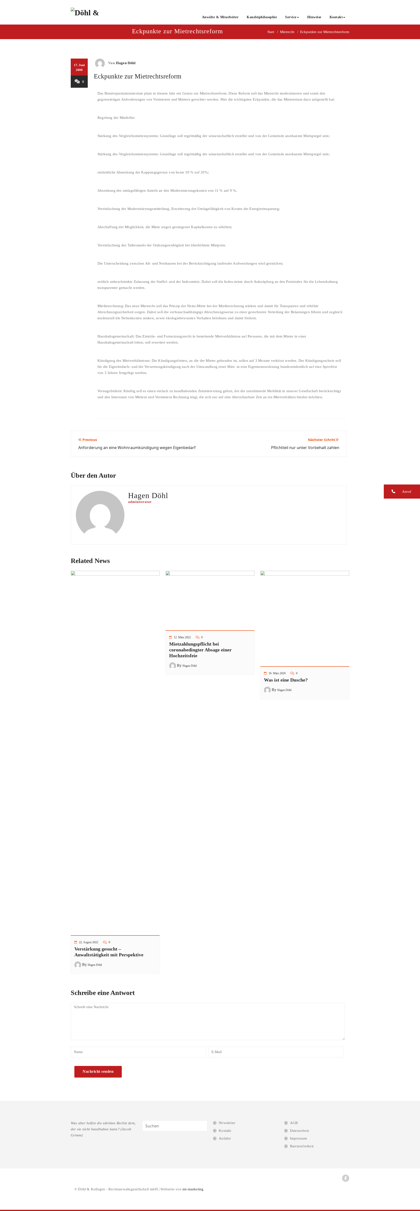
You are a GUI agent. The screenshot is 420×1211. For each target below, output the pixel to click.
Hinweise (314, 17)
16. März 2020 (277, 673)
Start (270, 32)
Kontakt (336, 17)
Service (291, 17)
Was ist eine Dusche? (286, 680)
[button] (401, 491)
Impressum (298, 1138)
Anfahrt (225, 1138)
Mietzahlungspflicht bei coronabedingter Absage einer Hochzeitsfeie (200, 649)
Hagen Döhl (125, 63)
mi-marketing (193, 1189)
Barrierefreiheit (302, 1146)
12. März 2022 (182, 637)
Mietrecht (287, 32)
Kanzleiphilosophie (262, 17)
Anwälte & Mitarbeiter (220, 17)
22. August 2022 (88, 942)
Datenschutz (299, 1131)
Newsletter (227, 1123)
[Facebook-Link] (345, 1178)
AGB (294, 1123)
